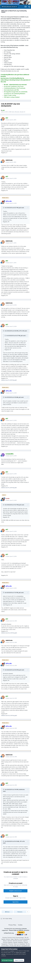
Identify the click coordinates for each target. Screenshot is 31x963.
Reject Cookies (19, 960)
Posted (11, 119)
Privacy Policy (12, 925)
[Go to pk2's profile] (3, 119)
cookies (12, 950)
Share (8, 911)
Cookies (20, 925)
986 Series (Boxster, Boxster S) (17, 112)
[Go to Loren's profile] (3, 499)
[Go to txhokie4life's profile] (3, 454)
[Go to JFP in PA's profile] (3, 202)
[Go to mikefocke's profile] (3, 161)
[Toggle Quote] (3, 207)
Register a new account (15, 890)
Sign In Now (16, 902)
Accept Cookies (7, 960)
